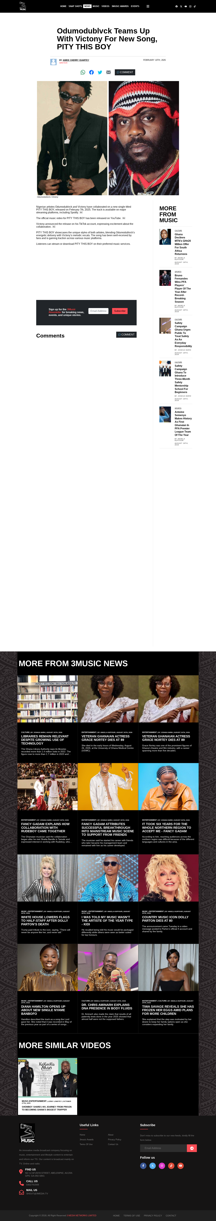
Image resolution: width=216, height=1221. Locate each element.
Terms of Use (86, 1144)
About (110, 1135)
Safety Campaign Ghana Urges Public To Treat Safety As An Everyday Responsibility (183, 335)
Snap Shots (75, 6)
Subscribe (120, 311)
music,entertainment (34, 1101)
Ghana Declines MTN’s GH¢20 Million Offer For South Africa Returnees (183, 244)
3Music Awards (120, 6)
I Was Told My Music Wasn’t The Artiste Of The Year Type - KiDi (107, 920)
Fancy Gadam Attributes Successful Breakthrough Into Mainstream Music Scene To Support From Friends (108, 829)
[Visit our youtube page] (180, 1165)
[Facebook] (91, 72)
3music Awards (87, 1139)
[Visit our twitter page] (152, 1165)
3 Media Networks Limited (81, 1215)
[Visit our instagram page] (162, 1165)
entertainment (89, 732)
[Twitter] (100, 72)
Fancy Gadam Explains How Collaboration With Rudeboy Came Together (45, 827)
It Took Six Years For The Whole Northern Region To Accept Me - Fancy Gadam (166, 827)
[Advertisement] (86, 270)
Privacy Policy (114, 1139)
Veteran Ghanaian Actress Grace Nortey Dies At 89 (106, 738)
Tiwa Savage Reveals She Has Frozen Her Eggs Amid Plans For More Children (168, 1010)
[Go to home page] (27, 1142)
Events (135, 6)
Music (96, 6)
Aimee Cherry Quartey (76, 60)
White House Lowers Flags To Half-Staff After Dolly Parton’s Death (45, 920)
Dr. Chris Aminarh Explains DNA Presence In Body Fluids (107, 1006)
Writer (63, 63)
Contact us (113, 1144)
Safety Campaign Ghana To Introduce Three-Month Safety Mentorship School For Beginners (182, 379)
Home (63, 6)
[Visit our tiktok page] (171, 1165)
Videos (105, 6)
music (24, 911)
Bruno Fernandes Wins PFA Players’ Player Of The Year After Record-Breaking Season (183, 288)
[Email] (108, 72)
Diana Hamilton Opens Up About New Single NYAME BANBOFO (43, 1010)
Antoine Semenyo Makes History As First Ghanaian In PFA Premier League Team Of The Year (183, 424)
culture (178, 230)
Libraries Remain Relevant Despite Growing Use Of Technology (45, 740)
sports (178, 271)
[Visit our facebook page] (143, 1165)
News (87, 6)
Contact (171, 1215)
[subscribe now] (192, 1148)
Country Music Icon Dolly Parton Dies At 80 (165, 918)
